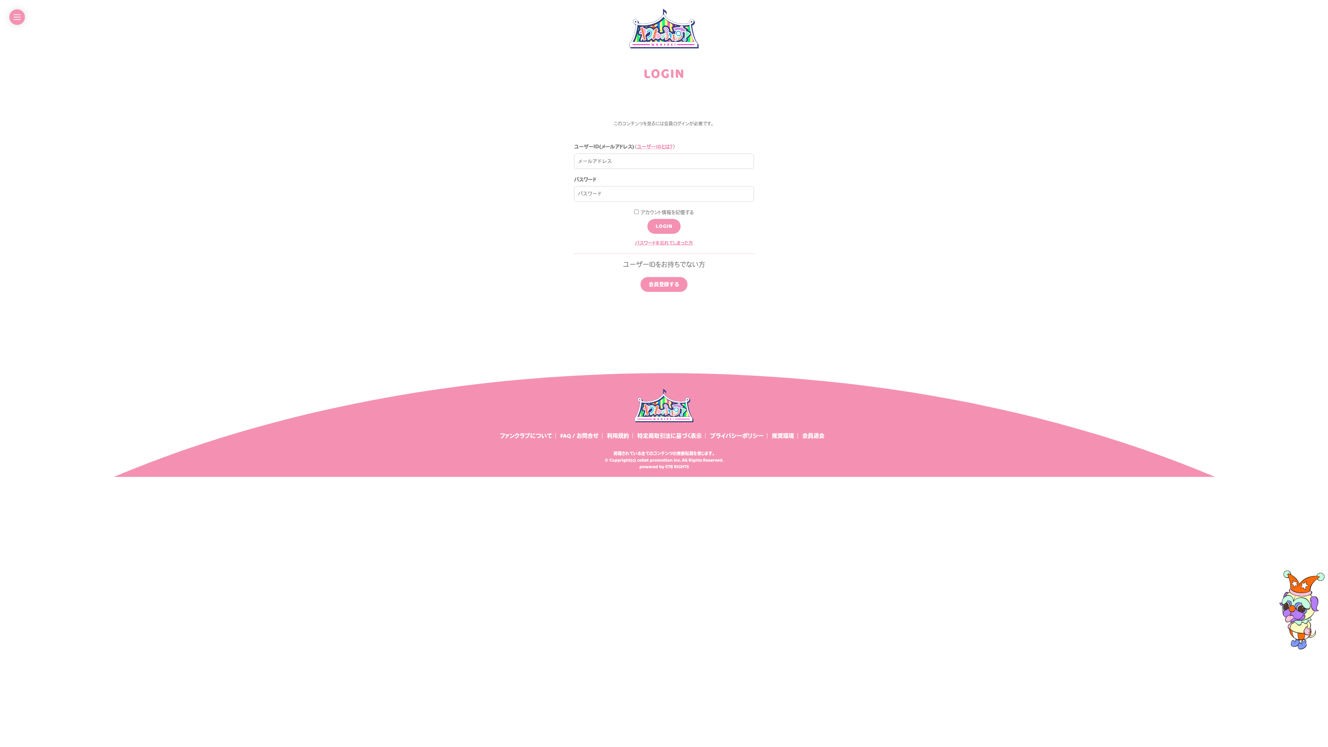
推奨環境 (783, 436)
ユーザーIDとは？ (655, 146)
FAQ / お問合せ (579, 436)
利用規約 (618, 436)
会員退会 (813, 436)
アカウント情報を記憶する (666, 212)
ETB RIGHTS (677, 467)
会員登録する (664, 284)
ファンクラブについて (526, 436)
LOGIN (664, 226)
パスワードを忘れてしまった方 (664, 243)
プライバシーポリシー (737, 436)
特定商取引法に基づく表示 (669, 436)
